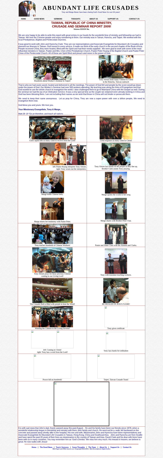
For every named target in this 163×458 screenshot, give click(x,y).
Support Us (114, 447)
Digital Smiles (100, 449)
